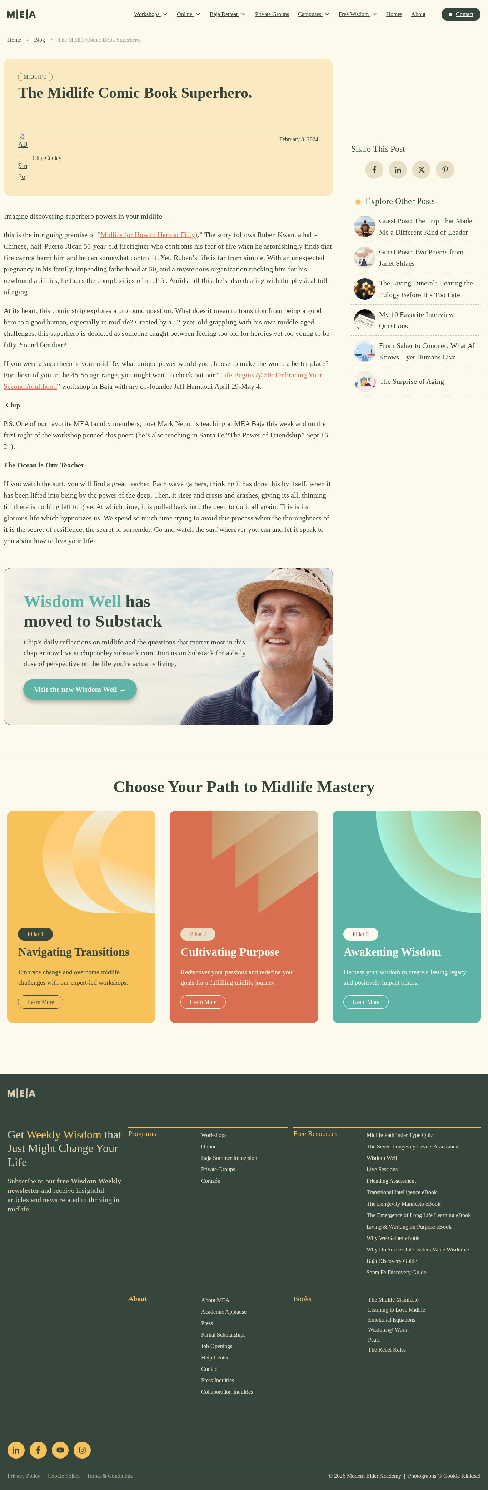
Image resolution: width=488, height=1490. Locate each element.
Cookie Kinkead (461, 1476)
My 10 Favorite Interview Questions (416, 320)
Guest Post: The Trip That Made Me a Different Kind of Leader (416, 226)
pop (133, 1412)
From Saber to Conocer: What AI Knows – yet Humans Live (416, 351)
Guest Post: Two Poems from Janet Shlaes (416, 257)
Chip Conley (47, 158)
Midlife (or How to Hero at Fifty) (149, 235)
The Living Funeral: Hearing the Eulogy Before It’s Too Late (416, 288)
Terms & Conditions (106, 1476)
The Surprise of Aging (416, 381)
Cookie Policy (60, 1476)
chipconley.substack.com (117, 653)
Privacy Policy (24, 1476)
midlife (35, 77)
